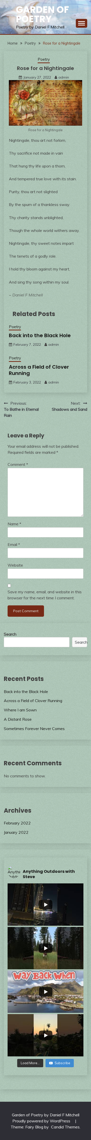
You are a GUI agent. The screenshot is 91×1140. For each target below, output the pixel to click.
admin (63, 77)
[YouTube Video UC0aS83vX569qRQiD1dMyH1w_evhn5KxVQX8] (45, 948)
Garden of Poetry (42, 14)
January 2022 (16, 832)
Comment (18, 464)
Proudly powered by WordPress (41, 1120)
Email (14, 544)
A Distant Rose (18, 719)
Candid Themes (65, 1126)
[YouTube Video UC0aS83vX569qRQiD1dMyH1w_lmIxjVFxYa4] (45, 1035)
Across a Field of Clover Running (39, 370)
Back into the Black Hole (40, 335)
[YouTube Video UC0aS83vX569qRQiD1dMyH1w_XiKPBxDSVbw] (45, 904)
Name (14, 523)
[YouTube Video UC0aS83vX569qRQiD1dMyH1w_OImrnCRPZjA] (45, 992)
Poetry (44, 59)
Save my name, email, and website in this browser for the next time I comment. (45, 594)
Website (15, 565)
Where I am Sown (20, 709)
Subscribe (62, 1063)
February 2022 (17, 822)
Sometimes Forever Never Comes (34, 728)
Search (10, 634)
